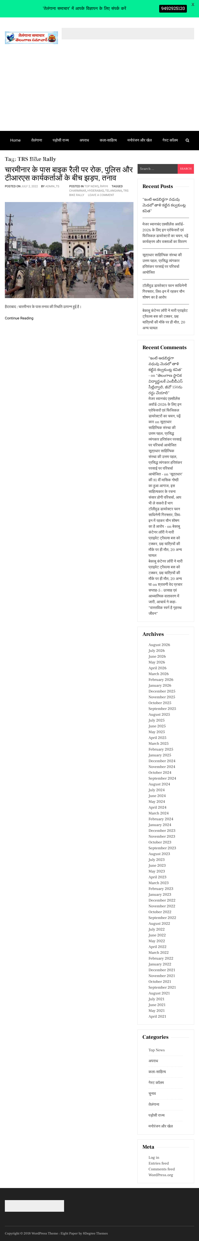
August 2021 (159, 993)
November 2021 (162, 976)
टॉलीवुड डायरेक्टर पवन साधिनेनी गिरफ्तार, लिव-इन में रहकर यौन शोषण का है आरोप (164, 292)
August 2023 (159, 854)
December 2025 (162, 691)
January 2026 (160, 685)
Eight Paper (70, 1233)
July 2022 (157, 929)
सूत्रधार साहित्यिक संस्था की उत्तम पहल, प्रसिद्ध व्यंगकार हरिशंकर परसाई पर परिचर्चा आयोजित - (165, 463)
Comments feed (162, 1169)
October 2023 (160, 842)
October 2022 (160, 912)
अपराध (84, 140)
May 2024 (157, 801)
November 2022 (162, 906)
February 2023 (161, 889)
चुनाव (14, 159)
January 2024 (160, 825)
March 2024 (159, 813)
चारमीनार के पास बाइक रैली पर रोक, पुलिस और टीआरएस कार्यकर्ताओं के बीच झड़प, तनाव (69, 174)
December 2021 (162, 970)
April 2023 (157, 877)
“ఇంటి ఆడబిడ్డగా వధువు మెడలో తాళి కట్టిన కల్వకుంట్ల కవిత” (164, 205)
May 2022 (157, 941)
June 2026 (157, 656)
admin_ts (52, 186)
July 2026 (157, 650)
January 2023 (160, 894)
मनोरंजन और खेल (139, 140)
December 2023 (162, 830)
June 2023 (157, 865)
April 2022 (157, 947)
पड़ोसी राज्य (61, 140)
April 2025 (157, 738)
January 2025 (160, 755)
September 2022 (162, 918)
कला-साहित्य (108, 140)
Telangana (113, 190)
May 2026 (157, 662)
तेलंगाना (36, 140)
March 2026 (159, 674)
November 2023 (162, 836)
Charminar (77, 190)
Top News (91, 186)
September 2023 (162, 848)
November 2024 (162, 767)
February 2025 (161, 749)
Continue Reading (19, 318)
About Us (36, 159)
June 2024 (157, 796)
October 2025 (160, 703)
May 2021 (157, 1010)
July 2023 (157, 859)
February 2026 (161, 679)
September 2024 (162, 778)
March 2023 (159, 883)
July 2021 (156, 999)
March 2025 (159, 743)
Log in (154, 1157)
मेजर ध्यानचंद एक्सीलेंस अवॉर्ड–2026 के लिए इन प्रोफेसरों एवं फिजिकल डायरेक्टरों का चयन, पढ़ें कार (165, 411)
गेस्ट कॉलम (170, 140)
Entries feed (159, 1163)
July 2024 (157, 790)
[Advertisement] (99, 94)
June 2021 (157, 1005)
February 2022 (161, 958)
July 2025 (157, 720)
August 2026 (159, 645)
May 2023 (157, 871)
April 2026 (157, 668)
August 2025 (159, 714)
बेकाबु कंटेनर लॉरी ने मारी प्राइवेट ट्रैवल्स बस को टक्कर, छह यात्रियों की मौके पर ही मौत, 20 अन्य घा (165, 573)
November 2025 (162, 697)
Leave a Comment (101, 195)
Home (15, 140)
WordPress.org (161, 1175)
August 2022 (159, 923)
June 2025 (157, 726)
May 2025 (157, 732)
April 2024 (157, 807)
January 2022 (160, 964)
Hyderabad (95, 190)
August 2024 (159, 784)
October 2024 (160, 772)
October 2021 (160, 981)
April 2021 (157, 1016)
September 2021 (162, 987)
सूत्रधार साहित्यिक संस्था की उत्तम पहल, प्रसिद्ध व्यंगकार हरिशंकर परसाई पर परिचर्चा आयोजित (165, 434)
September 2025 (162, 709)
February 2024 (161, 819)
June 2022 (157, 935)
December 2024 (162, 761)
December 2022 (162, 900)
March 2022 (159, 952)
